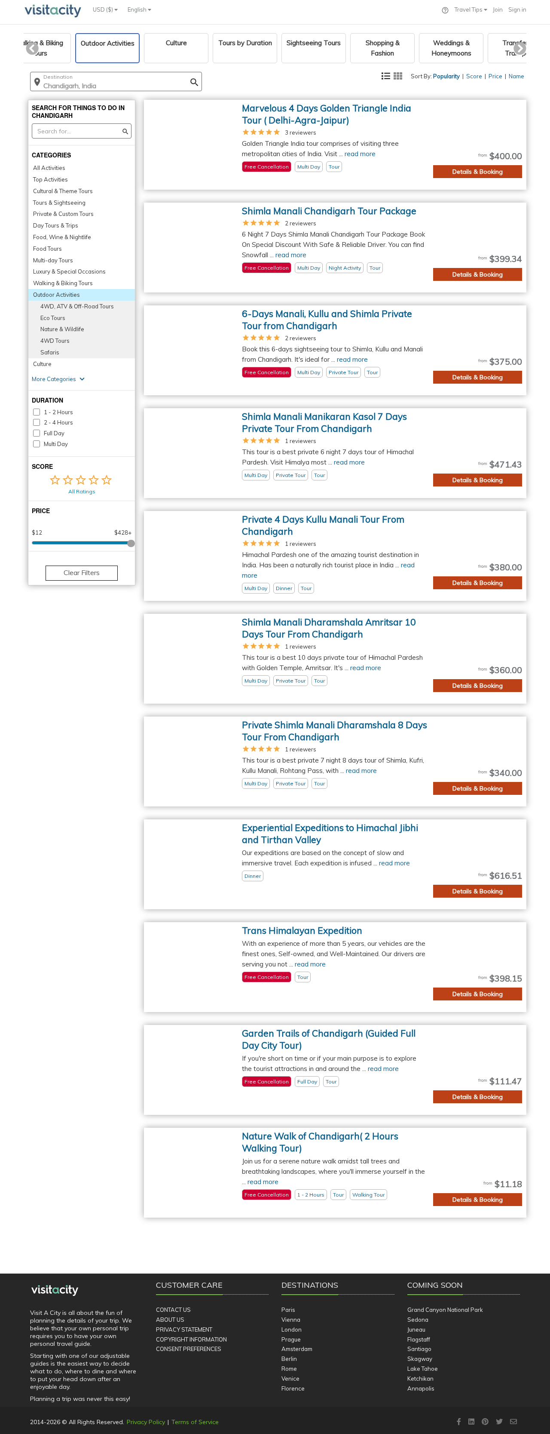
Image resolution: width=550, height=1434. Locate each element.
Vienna (290, 1319)
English (138, 9)
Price (495, 76)
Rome (289, 1368)
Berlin (289, 1358)
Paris (288, 1309)
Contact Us (173, 1309)
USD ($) (103, 9)
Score (474, 76)
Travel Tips (469, 9)
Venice (290, 1378)
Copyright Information (191, 1339)
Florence (293, 1388)
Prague (291, 1339)
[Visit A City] (54, 1290)
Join (498, 9)
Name (516, 76)
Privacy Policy (146, 1422)
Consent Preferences (188, 1348)
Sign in (517, 9)
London (291, 1329)
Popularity (446, 76)
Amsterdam (296, 1348)
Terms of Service (195, 1422)
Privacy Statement (184, 1329)
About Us (170, 1319)
